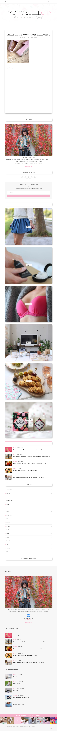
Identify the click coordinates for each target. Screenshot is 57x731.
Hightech (8, 518)
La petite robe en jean (18, 704)
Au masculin (9, 489)
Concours (8, 497)
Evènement (9, 515)
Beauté (8, 493)
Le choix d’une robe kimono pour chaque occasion (25, 470)
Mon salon (15, 690)
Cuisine (15, 461)
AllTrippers (29, 619)
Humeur (8, 522)
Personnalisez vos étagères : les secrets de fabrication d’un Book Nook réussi (31, 456)
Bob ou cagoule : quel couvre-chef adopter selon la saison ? (27, 449)
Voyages (8, 548)
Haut (51, 728)
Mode (14, 447)
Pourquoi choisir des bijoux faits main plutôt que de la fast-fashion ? (29, 477)
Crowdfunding (9, 500)
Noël (7, 537)
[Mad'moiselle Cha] (28, 14)
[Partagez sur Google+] (13, 68)
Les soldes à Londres (18, 676)
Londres (8, 529)
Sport (7, 544)
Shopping (8, 540)
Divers (7, 511)
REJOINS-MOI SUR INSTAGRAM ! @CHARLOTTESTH (28, 715)
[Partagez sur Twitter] (11, 68)
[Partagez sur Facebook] (8, 68)
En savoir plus (29, 166)
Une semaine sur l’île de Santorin (21, 697)
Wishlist (8, 551)
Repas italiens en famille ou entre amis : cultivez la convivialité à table (29, 463)
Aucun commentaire (32, 37)
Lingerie (8, 526)
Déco (14, 454)
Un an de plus (16, 683)
